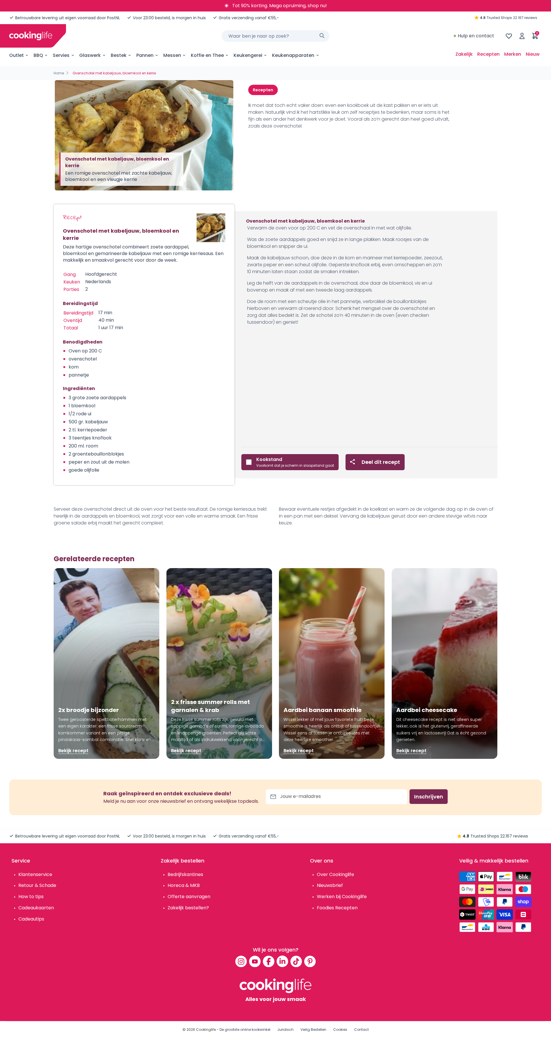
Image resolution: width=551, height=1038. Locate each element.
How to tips (31, 896)
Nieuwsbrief (330, 885)
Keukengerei (248, 55)
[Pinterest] (310, 961)
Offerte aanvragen (189, 896)
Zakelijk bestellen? (188, 907)
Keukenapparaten (293, 55)
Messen (172, 55)
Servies (61, 55)
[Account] (522, 36)
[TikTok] (296, 961)
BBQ (38, 55)
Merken (512, 54)
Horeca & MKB (184, 885)
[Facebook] (268, 961)
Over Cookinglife (335, 874)
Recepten (488, 54)
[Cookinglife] (30, 36)
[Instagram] (241, 961)
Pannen (145, 55)
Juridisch (285, 1029)
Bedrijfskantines (185, 874)
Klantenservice (35, 874)
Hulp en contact (476, 35)
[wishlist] (508, 36)
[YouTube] (255, 961)
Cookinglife (206, 1029)
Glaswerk (90, 55)
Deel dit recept (381, 462)
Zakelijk (464, 54)
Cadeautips (31, 919)
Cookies (340, 1029)
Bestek (119, 55)
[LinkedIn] (282, 961)
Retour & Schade (37, 885)
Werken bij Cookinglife (342, 896)
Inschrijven (428, 796)
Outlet (16, 55)
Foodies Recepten (337, 907)
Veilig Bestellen (313, 1029)
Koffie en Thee (207, 55)
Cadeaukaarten (36, 907)
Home (59, 73)
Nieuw (533, 54)
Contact (361, 1029)
